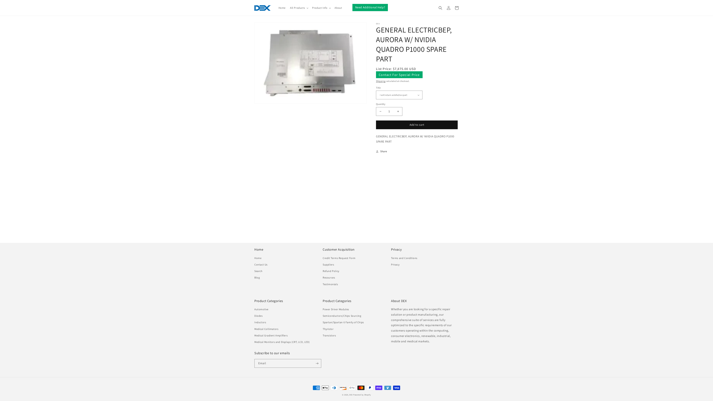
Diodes (258, 315)
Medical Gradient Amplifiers (271, 335)
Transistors (329, 335)
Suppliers (328, 264)
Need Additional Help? (370, 7)
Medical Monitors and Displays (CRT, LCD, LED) (282, 342)
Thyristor (328, 329)
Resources (329, 277)
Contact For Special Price (399, 75)
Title (378, 87)
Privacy (395, 264)
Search (258, 271)
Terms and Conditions (404, 258)
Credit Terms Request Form (339, 258)
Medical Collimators (266, 329)
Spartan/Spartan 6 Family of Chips (343, 322)
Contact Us (261, 264)
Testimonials (330, 284)
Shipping (380, 81)
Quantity (380, 104)
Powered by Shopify (362, 395)
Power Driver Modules (336, 309)
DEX (351, 395)
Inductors (260, 322)
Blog (257, 277)
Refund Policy (331, 271)
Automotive (261, 309)
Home (257, 258)
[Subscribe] (317, 363)
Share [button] (383, 151)
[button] (299, 8)
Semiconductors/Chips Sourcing (342, 315)
